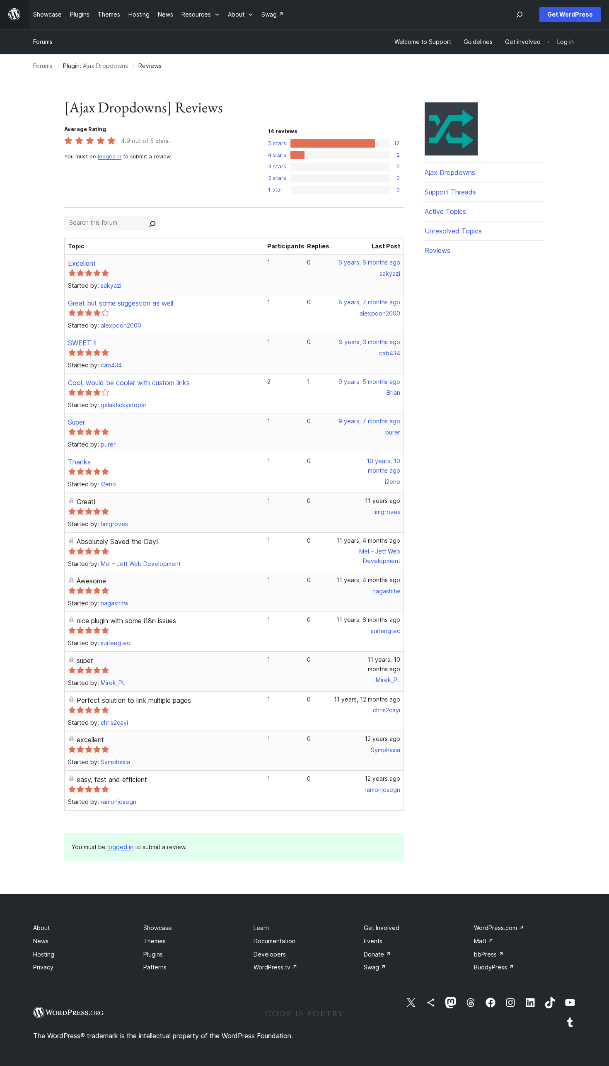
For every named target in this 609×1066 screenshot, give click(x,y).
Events (373, 941)
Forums (43, 41)
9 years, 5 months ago (369, 381)
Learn (261, 927)
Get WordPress (570, 14)
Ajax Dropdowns (105, 65)
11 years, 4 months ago (368, 540)
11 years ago (382, 500)
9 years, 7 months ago (369, 421)
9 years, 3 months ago (369, 341)
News (40, 941)
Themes (154, 941)
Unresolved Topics (453, 231)
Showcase (157, 927)
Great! (86, 502)
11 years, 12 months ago (367, 699)
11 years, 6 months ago (368, 619)
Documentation (274, 941)
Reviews (437, 250)
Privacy (43, 967)
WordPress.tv (275, 967)
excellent (90, 740)
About (41, 927)
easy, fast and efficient (112, 779)
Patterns (155, 967)
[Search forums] (152, 222)
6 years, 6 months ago (369, 262)
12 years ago (382, 738)
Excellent (82, 263)
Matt (483, 941)
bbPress (489, 954)
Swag (375, 967)
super (85, 660)
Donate (377, 954)
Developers (270, 954)
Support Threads (450, 192)
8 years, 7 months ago (369, 302)
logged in (109, 156)
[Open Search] (519, 14)
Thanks (79, 462)
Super (76, 422)
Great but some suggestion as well (120, 303)
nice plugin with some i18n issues (126, 621)
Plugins (153, 954)
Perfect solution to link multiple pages (134, 700)
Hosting (43, 954)
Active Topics (445, 211)
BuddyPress (494, 967)
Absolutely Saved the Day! (117, 541)
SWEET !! (82, 343)
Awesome (91, 581)
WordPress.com (499, 927)
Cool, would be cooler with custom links (129, 383)
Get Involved (381, 927)
